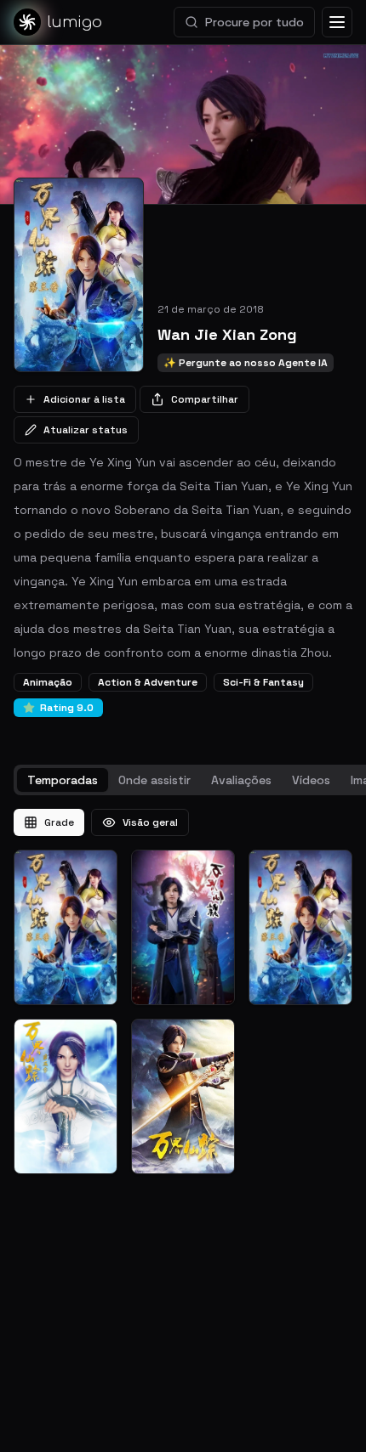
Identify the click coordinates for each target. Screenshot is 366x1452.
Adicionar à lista (84, 399)
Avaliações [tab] (241, 780)
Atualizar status (85, 430)
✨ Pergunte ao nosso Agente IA (245, 363)
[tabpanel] (183, 991)
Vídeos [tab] (311, 780)
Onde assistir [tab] (154, 780)
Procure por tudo (254, 22)
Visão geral (150, 822)
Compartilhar (204, 399)
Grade (59, 822)
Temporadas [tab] (62, 780)
